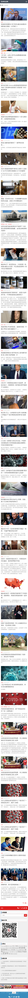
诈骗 (11, 953)
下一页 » (25, 903)
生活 (4, 324)
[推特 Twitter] (24, 908)
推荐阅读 (3, 224)
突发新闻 (10, 224)
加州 (11, 946)
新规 (8, 950)
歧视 (16, 950)
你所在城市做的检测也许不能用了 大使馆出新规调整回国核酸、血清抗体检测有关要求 (14, 229)
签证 (11, 951)
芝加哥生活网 (4, 1)
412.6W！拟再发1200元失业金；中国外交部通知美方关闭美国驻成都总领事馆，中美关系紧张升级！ (14, 443)
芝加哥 (5, 953)
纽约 (13, 951)
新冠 (13, 948)
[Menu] (26, 1)
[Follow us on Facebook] (26, 908)
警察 (9, 953)
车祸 (13, 953)
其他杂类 (3, 114)
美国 (16, 951)
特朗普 (18, 950)
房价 (5, 948)
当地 (2, 262)
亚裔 (6, 946)
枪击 (10, 950)
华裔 (16, 946)
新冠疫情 (17, 948)
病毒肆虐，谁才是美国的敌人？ (11, 884)
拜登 (9, 948)
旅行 (6, 224)
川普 (24, 946)
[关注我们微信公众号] (18, 908)
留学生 (23, 950)
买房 (4, 946)
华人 (14, 946)
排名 (11, 948)
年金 (26, 946)
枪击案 (13, 950)
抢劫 (7, 948)
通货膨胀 (15, 953)
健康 (2, 53)
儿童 (10, 946)
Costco (2, 946)
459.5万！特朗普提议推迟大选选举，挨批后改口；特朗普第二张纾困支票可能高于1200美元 (14, 385)
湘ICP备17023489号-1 (14, 993)
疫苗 (4, 951)
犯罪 (20, 950)
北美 (2, 22)
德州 (1, 948)
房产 (2, 652)
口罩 (19, 946)
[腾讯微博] (20, 908)
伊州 (8, 946)
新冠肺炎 (4, 950)
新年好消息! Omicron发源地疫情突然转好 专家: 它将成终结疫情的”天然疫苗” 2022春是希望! (14, 88)
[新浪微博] (22, 908)
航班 (2, 953)
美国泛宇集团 (22, 952)
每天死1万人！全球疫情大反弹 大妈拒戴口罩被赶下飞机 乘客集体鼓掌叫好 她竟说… (13, 415)
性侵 (3, 948)
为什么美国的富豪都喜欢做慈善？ (9, 970)
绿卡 (14, 951)
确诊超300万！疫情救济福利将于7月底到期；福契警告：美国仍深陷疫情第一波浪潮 (14, 596)
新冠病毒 (22, 948)
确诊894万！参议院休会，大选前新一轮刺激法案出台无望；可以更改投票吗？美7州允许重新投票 (14, 267)
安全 (22, 946)
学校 (20, 946)
